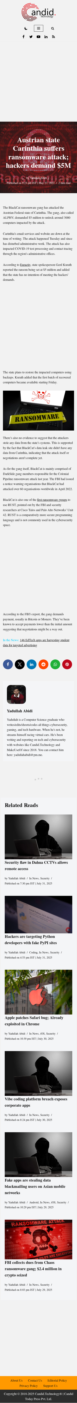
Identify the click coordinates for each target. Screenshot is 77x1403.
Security (45, 878)
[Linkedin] (46, 36)
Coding (33, 952)
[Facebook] (23, 36)
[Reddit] (43, 664)
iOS (42, 1033)
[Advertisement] (38, 81)
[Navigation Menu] (38, 28)
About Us (16, 1380)
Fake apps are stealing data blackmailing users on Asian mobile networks (35, 1186)
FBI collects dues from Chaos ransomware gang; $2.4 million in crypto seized (33, 1269)
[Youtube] (38, 36)
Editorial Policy (57, 1380)
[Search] (52, 28)
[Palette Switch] (26, 28)
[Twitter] (31, 36)
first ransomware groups (52, 500)
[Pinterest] (67, 664)
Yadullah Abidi (38, 178)
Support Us (50, 1386)
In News (34, 878)
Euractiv (25, 265)
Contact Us (35, 1380)
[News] (53, 36)
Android (33, 1202)
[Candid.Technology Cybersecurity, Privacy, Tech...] (38, 12)
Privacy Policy (29, 1386)
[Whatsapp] (55, 664)
